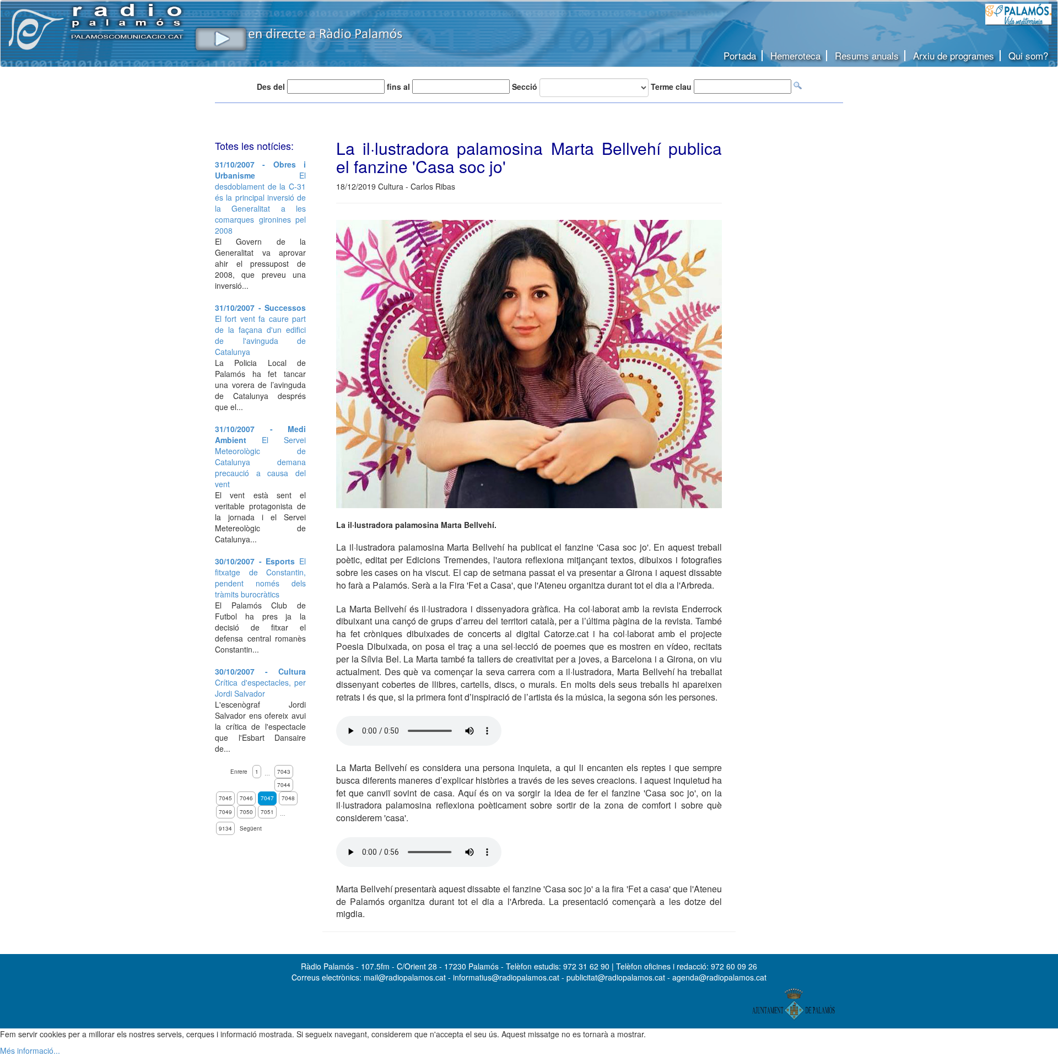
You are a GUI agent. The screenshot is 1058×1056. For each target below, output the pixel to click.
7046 (246, 798)
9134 (225, 828)
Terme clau (671, 86)
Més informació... (30, 1050)
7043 (283, 771)
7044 (283, 785)
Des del (271, 86)
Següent (251, 828)
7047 (267, 798)
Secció (524, 86)
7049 (225, 812)
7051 (267, 812)
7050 (246, 812)
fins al (398, 86)
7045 (225, 798)
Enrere (238, 771)
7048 (288, 798)
